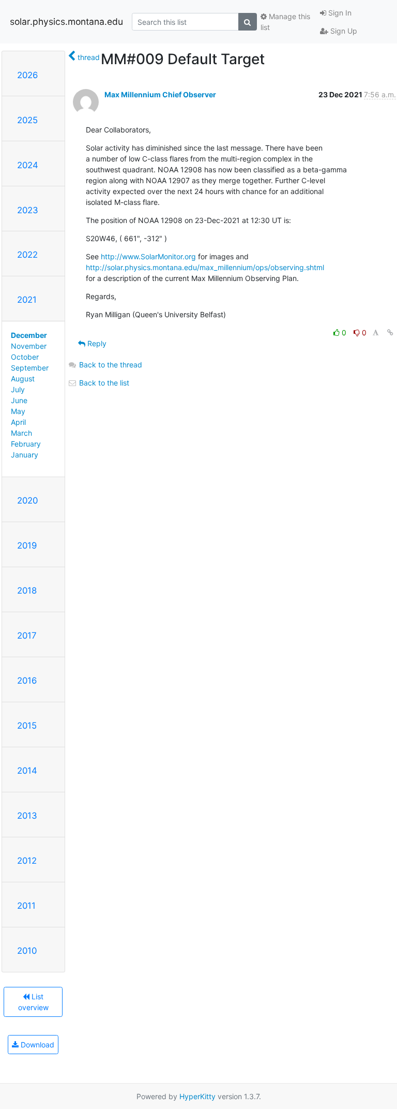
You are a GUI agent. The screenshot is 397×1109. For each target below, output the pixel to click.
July (18, 389)
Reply (95, 343)
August (23, 378)
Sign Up (342, 30)
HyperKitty (197, 1096)
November (29, 346)
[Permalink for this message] (390, 332)
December (29, 335)
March (21, 432)
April (18, 422)
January (24, 454)
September (30, 367)
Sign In (339, 12)
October (25, 356)
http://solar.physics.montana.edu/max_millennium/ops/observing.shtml (205, 267)
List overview (33, 1002)
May (18, 411)
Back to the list (103, 382)
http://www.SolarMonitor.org (148, 256)
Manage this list (285, 22)
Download (36, 1044)
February (26, 443)
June (19, 400)
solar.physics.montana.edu (66, 21)
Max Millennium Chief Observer (160, 94)
